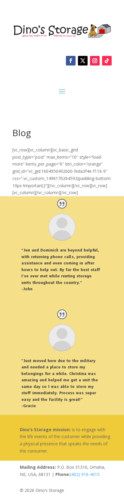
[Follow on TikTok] (107, 61)
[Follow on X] (83, 61)
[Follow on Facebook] (71, 61)
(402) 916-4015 (85, 474)
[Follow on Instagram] (95, 61)
